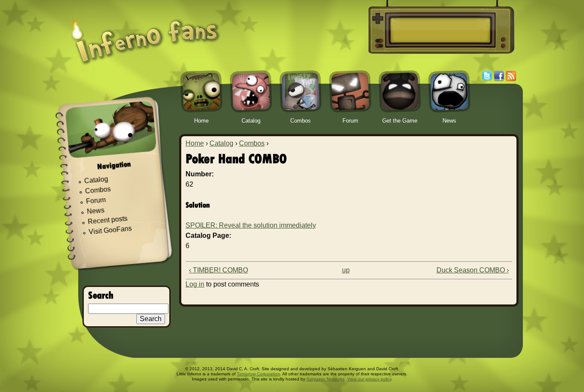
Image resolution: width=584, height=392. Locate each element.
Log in (195, 284)
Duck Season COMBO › (473, 270)
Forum (96, 200)
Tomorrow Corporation (258, 374)
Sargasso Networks (326, 379)
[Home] (145, 35)
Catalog (221, 143)
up (346, 270)
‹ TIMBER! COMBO (218, 270)
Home (195, 143)
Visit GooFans (110, 230)
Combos (252, 143)
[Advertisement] (440, 30)
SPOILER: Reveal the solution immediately (251, 225)
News (96, 211)
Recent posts (108, 220)
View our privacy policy (369, 379)
